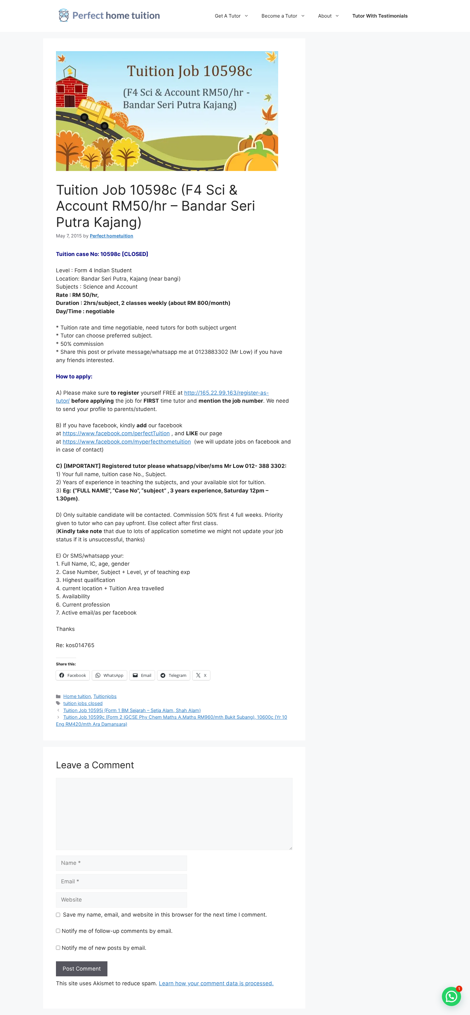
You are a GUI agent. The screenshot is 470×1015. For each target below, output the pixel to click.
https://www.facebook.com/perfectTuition (116, 433)
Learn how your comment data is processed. (216, 983)
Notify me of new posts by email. (104, 948)
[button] (451, 996)
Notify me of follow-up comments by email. (117, 931)
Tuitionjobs (105, 696)
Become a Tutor (279, 16)
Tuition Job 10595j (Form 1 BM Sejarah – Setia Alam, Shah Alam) (132, 710)
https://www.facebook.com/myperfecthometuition (127, 441)
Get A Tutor (228, 16)
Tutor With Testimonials (380, 16)
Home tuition (77, 696)
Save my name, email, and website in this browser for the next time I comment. (165, 914)
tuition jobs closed (83, 703)
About (325, 16)
